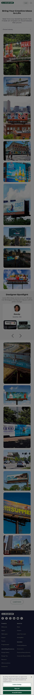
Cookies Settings (17, 684)
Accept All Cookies (17, 692)
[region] (17, 684)
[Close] (31, 677)
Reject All (17, 688)
